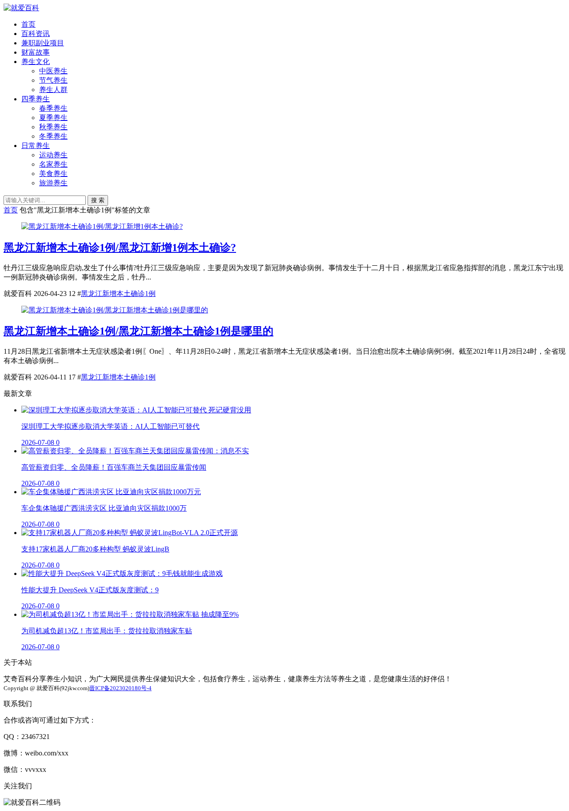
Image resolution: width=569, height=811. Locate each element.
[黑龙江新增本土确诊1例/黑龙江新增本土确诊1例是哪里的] (114, 310)
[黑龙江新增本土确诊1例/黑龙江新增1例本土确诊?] (102, 226)
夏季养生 (53, 117)
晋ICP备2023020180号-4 (120, 688)
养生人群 (53, 89)
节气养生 (53, 80)
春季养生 (53, 108)
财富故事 (35, 52)
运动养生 (53, 155)
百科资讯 (35, 33)
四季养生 (35, 99)
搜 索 (97, 200)
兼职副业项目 (42, 43)
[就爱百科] (21, 8)
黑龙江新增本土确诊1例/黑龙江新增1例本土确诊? (120, 247)
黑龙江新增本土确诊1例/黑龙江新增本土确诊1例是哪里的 (138, 331)
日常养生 (35, 145)
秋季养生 (53, 127)
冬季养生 (53, 136)
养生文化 (35, 61)
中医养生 (53, 71)
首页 (28, 24)
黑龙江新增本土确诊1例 (118, 293)
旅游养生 (53, 183)
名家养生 (53, 164)
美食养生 (53, 173)
